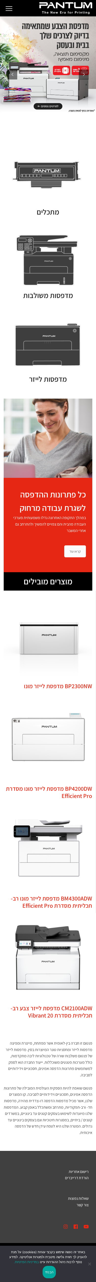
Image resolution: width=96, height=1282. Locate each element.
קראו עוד (75, 551)
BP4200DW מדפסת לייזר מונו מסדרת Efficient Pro (49, 792)
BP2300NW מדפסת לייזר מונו (58, 686)
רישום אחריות (79, 1171)
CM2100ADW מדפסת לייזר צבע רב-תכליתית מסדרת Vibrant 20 (51, 1011)
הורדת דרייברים (77, 1177)
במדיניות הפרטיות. (26, 1262)
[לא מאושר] (89, 1263)
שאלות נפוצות (78, 1198)
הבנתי (49, 1272)
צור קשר (83, 1204)
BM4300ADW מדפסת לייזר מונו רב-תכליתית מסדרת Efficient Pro (51, 901)
